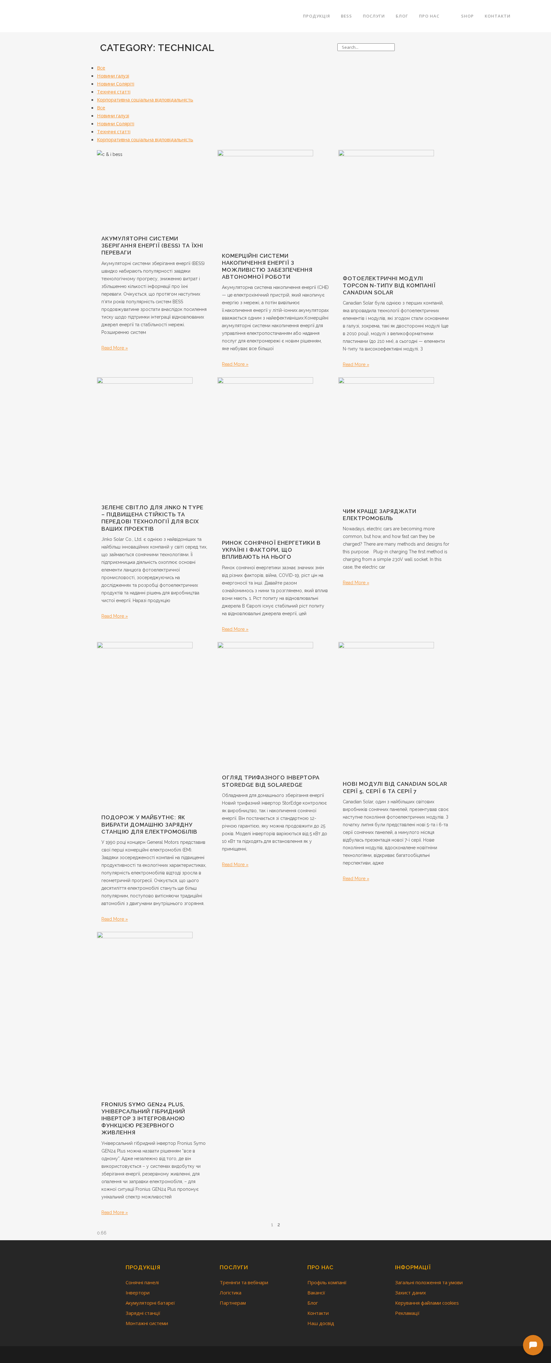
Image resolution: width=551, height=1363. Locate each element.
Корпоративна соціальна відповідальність (145, 99)
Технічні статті (113, 91)
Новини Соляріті (115, 83)
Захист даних (410, 1292)
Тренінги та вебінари (244, 1282)
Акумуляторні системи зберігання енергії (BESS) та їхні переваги (152, 245)
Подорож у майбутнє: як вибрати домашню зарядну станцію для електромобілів (149, 824)
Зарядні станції (143, 1313)
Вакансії (316, 1292)
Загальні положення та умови (429, 1282)
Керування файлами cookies (427, 1303)
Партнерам (233, 1303)
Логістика (230, 1292)
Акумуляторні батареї (150, 1303)
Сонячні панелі (142, 1282)
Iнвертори (138, 1292)
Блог (312, 1303)
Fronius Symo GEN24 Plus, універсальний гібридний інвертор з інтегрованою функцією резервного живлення (143, 1118)
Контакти (318, 1313)
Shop (467, 16)
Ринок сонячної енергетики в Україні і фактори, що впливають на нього (271, 550)
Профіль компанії (327, 1282)
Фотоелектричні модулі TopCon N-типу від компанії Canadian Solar (389, 285)
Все (101, 67)
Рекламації (407, 1313)
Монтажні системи (147, 1323)
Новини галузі (113, 75)
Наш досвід (320, 1323)
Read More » (114, 347)
